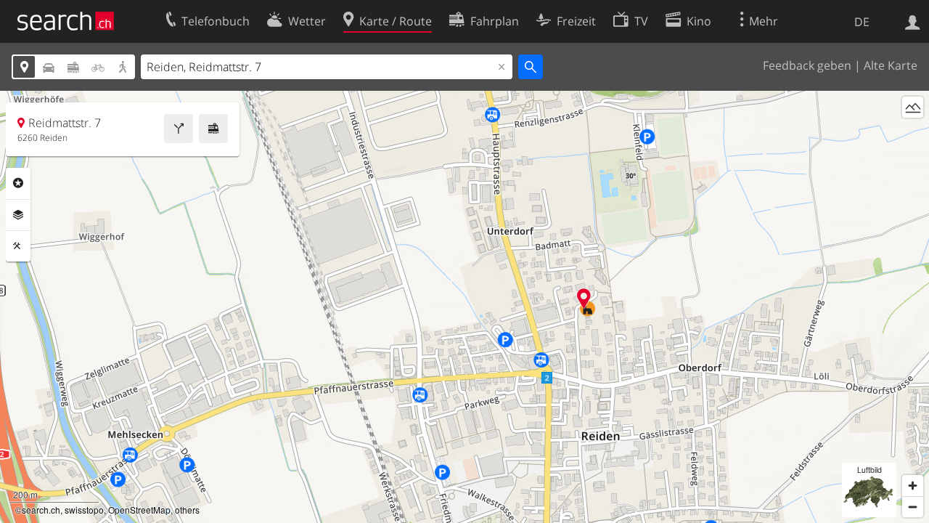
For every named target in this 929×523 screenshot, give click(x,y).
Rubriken (18, 183)
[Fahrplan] (213, 128)
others (187, 509)
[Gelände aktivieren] (912, 107)
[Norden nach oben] (912, 134)
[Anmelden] (912, 21)
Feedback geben (807, 65)
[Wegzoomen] (912, 506)
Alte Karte (890, 65)
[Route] (178, 128)
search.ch (41, 509)
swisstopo (84, 509)
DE (861, 22)
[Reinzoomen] (912, 485)
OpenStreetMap (139, 509)
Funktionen (18, 246)
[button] (584, 298)
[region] (464, 307)
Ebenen (18, 215)
